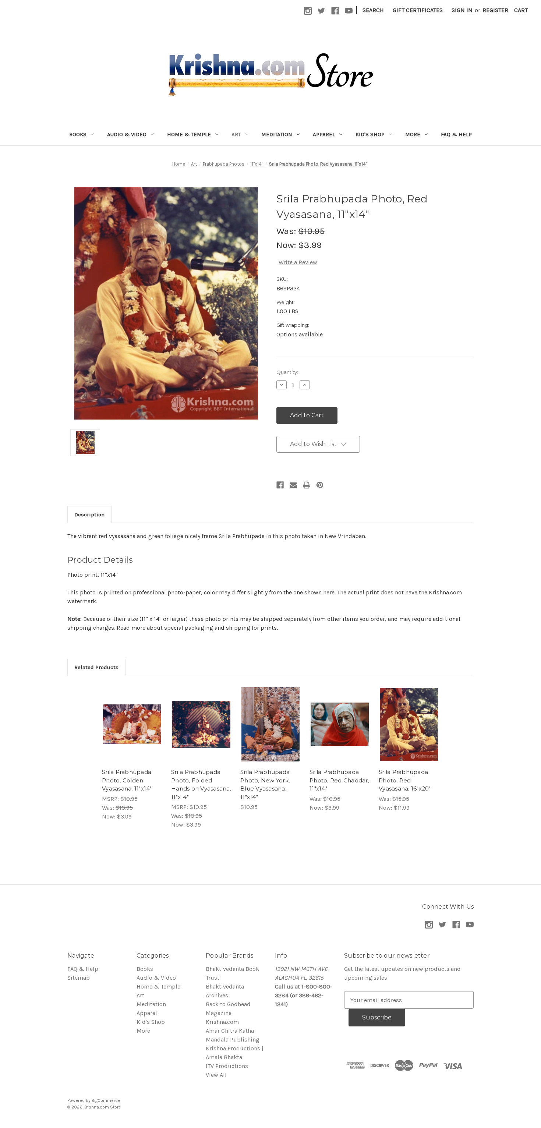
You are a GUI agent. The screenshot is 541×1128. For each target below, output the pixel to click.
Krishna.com (222, 1021)
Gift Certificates (418, 10)
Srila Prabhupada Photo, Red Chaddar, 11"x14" (339, 780)
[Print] (306, 485)
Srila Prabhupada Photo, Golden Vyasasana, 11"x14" (127, 780)
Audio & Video (126, 134)
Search (373, 10)
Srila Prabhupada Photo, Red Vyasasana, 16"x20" (405, 780)
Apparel (324, 134)
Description (89, 514)
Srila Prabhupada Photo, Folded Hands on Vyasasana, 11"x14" (201, 784)
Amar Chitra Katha (230, 1030)
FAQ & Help (456, 134)
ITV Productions (227, 1065)
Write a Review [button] (298, 262)
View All (216, 1074)
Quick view (132, 717)
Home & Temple (189, 134)
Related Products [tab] (96, 667)
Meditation (276, 134)
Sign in (462, 10)
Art (236, 134)
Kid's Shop (370, 134)
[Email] (293, 485)
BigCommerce (106, 1100)
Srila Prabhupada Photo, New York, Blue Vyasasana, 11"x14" (265, 784)
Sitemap (78, 977)
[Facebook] (280, 485)
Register (495, 10)
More (412, 134)
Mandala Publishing (232, 1039)
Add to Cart (132, 732)
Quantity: (287, 372)
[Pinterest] (319, 485)
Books (77, 134)
